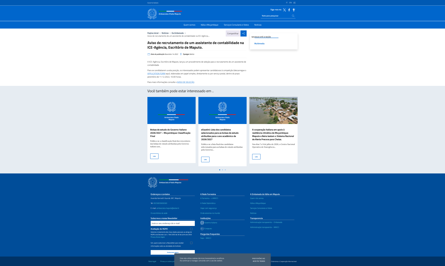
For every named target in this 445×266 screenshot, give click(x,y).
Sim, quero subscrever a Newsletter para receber (167, 243)
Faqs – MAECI (205, 238)
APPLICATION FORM (156, 73)
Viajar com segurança (208, 208)
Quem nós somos (257, 198)
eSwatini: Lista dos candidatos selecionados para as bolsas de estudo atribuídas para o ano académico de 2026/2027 (220, 134)
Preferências (258, 258)
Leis (156, 156)
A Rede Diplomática (207, 203)
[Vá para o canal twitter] (284, 9)
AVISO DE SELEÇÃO (185, 82)
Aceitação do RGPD (159, 228)
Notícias (165, 32)
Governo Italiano (210, 222)
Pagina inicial (153, 32)
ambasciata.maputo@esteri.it (168, 208)
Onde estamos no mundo (210, 213)
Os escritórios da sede (159, 213)
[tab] (219, 169)
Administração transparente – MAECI (264, 227)
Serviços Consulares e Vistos (261, 208)
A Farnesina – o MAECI (209, 198)
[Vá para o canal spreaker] (293, 9)
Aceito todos (259, 261)
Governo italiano (152, 3)
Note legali (152, 261)
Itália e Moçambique (258, 203)
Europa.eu (208, 228)
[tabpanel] (171, 132)
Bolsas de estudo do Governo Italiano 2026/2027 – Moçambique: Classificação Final (170, 133)
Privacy (153, 237)
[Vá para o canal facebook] (288, 9)
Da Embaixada (178, 32)
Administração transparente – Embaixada (266, 222)
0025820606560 (160, 203)
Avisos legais (160, 237)
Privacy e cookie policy (168, 261)
